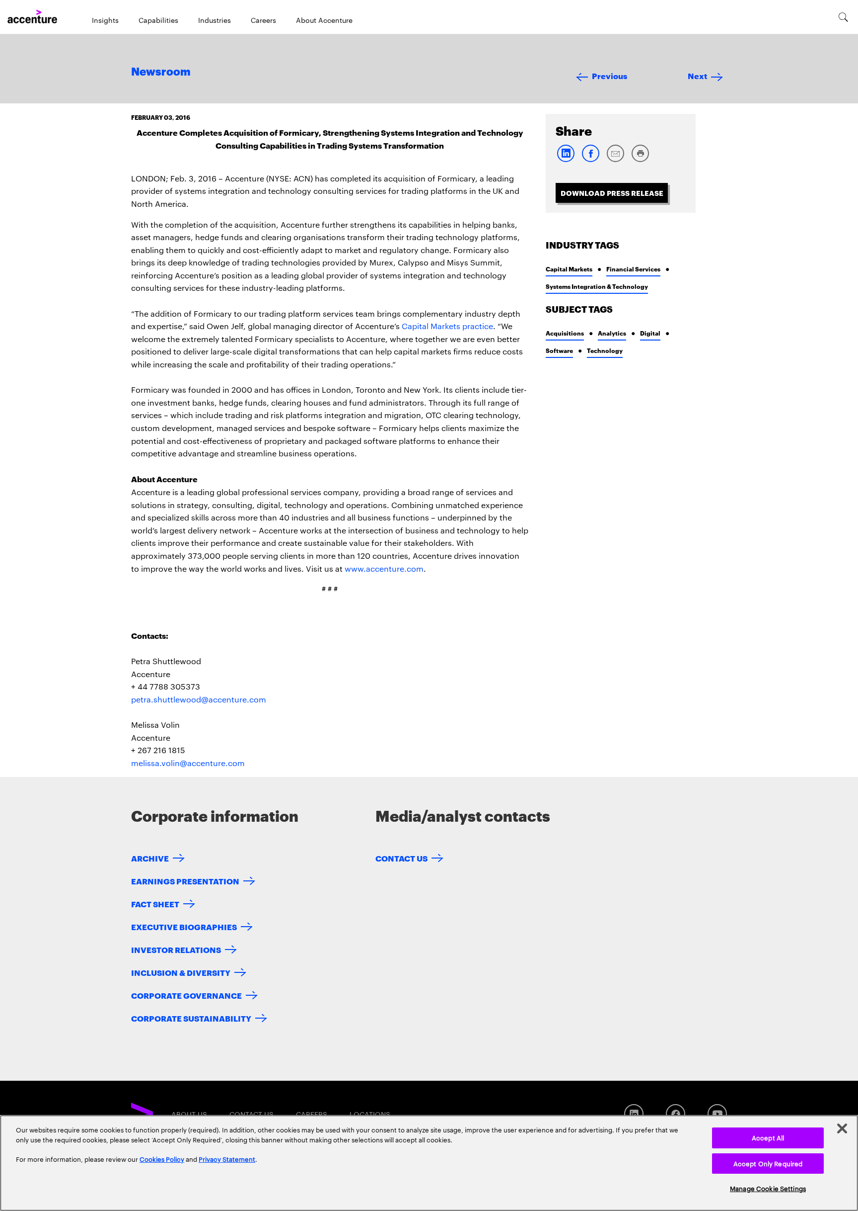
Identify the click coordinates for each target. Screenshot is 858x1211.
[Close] (842, 1128)
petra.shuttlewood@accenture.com (198, 699)
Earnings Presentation (185, 880)
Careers (263, 20)
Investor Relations (176, 949)
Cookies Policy (162, 1158)
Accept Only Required (768, 1163)
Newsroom (161, 72)
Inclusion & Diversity (180, 972)
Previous (609, 75)
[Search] (843, 16)
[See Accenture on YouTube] (717, 1114)
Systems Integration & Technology (597, 286)
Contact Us (401, 858)
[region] (429, 1163)
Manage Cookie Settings (768, 1188)
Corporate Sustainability (191, 1018)
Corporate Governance (186, 995)
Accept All (768, 1137)
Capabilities (158, 20)
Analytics (612, 333)
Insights (105, 20)
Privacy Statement (227, 1158)
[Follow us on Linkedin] (634, 1114)
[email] (615, 160)
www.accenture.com (384, 568)
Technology (605, 350)
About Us (189, 1114)
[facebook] (590, 160)
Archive (150, 858)
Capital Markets (569, 268)
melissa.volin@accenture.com (188, 763)
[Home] (32, 16)
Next (697, 75)
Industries (214, 20)
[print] (640, 160)
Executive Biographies (184, 926)
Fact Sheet (155, 903)
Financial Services (633, 268)
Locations (370, 1114)
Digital (650, 333)
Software (559, 350)
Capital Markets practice (447, 326)
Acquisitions (565, 333)
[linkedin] (565, 160)
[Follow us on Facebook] (675, 1114)
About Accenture (324, 20)
